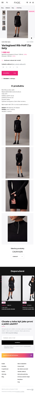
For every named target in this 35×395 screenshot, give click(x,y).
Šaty (13, 7)
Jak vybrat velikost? (18, 64)
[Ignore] (17, 348)
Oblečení (8, 7)
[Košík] (33, 2)
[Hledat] (7, 2)
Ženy (2, 7)
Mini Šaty (19, 7)
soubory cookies (20, 391)
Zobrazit (15, 256)
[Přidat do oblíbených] (31, 38)
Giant (32, 389)
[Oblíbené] (27, 2)
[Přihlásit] (30, 2)
